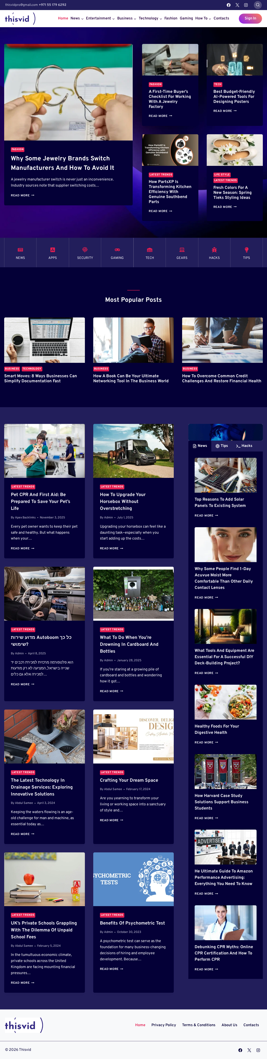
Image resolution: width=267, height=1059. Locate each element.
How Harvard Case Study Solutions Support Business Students (221, 802)
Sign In (250, 18)
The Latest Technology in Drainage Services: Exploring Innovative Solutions (42, 787)
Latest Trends (161, 174)
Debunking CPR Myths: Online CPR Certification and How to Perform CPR (224, 953)
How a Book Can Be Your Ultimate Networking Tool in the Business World (131, 378)
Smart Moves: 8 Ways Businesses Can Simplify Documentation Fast (40, 378)
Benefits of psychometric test (132, 923)
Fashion (170, 18)
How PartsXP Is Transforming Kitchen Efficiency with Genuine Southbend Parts (170, 192)
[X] (237, 5)
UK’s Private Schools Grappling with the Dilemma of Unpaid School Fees (44, 930)
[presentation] (68, 92)
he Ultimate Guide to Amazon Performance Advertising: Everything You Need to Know (224, 878)
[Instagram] (246, 5)
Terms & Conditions (198, 1025)
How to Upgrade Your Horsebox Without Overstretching (123, 502)
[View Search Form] (258, 5)
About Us (229, 1025)
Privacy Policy (163, 1025)
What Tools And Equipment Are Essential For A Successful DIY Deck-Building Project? (224, 657)
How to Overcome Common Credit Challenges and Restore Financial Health (221, 378)
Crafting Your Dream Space (129, 780)
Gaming (186, 18)
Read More (22, 196)
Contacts (221, 18)
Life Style (222, 174)
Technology (32, 369)
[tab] (199, 446)
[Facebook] (228, 5)
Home (63, 18)
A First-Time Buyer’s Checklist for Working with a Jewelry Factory (170, 99)
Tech (218, 84)
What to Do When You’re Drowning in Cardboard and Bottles (129, 644)
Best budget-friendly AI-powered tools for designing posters (234, 97)
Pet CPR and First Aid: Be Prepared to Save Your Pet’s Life (40, 502)
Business (12, 369)
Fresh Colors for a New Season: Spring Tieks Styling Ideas (232, 193)
